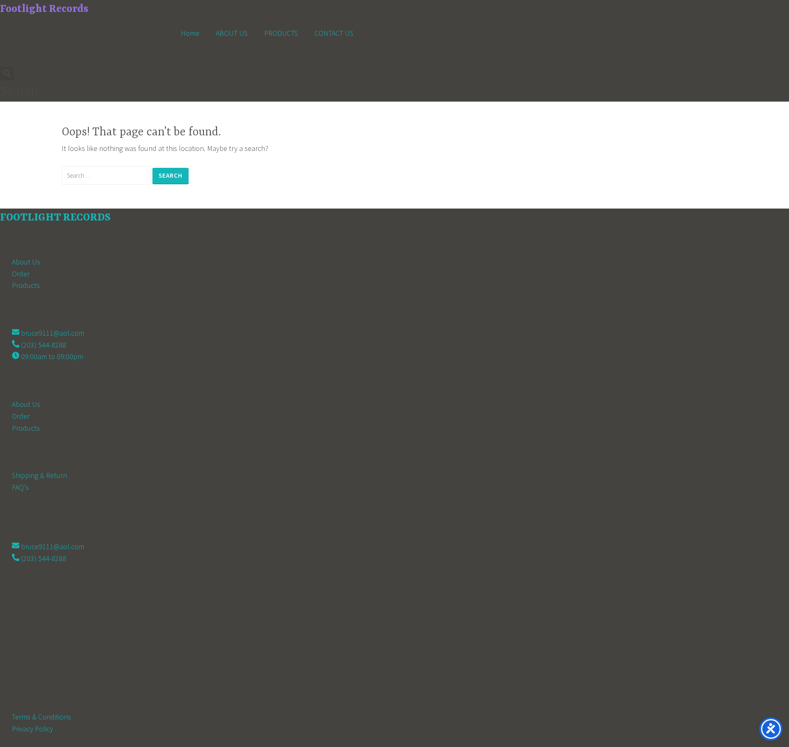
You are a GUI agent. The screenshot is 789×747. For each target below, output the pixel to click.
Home (190, 33)
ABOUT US (232, 33)
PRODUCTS (281, 33)
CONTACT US (333, 33)
